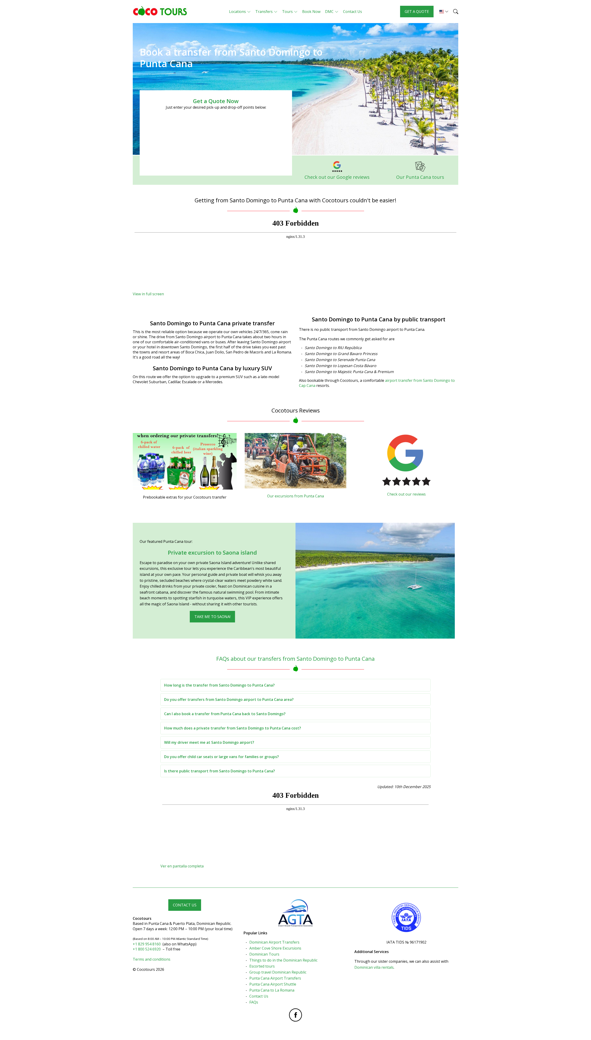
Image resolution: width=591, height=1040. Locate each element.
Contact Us (184, 905)
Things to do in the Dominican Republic (283, 960)
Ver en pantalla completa (182, 866)
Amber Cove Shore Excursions (275, 948)
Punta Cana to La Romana (271, 990)
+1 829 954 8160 (147, 944)
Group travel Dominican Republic (277, 972)
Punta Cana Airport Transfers (275, 978)
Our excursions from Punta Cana (295, 496)
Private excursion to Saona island (212, 552)
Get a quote (417, 11)
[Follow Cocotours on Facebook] (295, 1015)
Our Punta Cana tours (420, 177)
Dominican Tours (264, 954)
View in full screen (148, 293)
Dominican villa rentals (374, 967)
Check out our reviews (406, 494)
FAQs (253, 1002)
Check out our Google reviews (337, 177)
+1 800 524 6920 (147, 949)
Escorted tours (262, 966)
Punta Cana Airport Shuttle (272, 984)
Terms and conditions (151, 959)
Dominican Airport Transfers (274, 942)
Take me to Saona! (212, 616)
